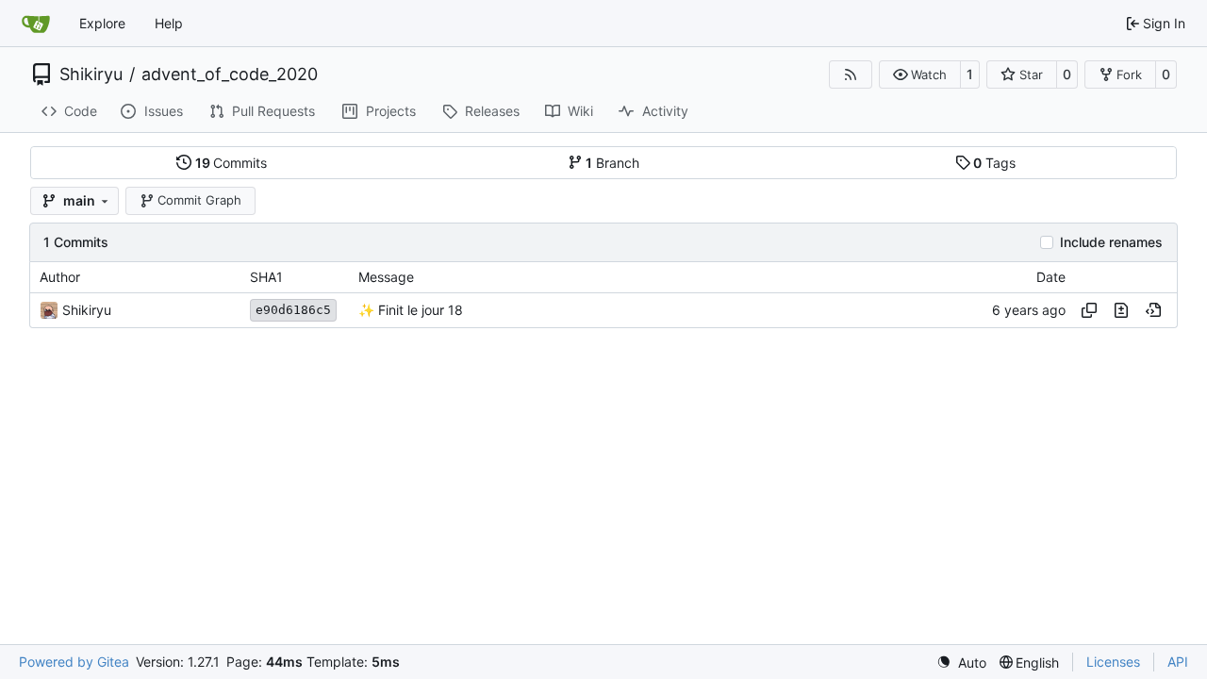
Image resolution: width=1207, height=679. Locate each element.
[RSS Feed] (850, 74)
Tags (994, 163)
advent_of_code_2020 (229, 74)
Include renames (1111, 242)
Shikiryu (91, 74)
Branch (612, 163)
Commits (231, 163)
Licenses (1113, 662)
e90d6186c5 (293, 310)
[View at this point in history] (1153, 310)
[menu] (961, 662)
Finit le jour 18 (418, 310)
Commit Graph (199, 199)
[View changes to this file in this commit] (1121, 310)
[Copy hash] (1089, 310)
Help (169, 23)
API (1177, 662)
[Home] (35, 24)
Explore (102, 23)
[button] (920, 74)
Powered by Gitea (74, 662)
